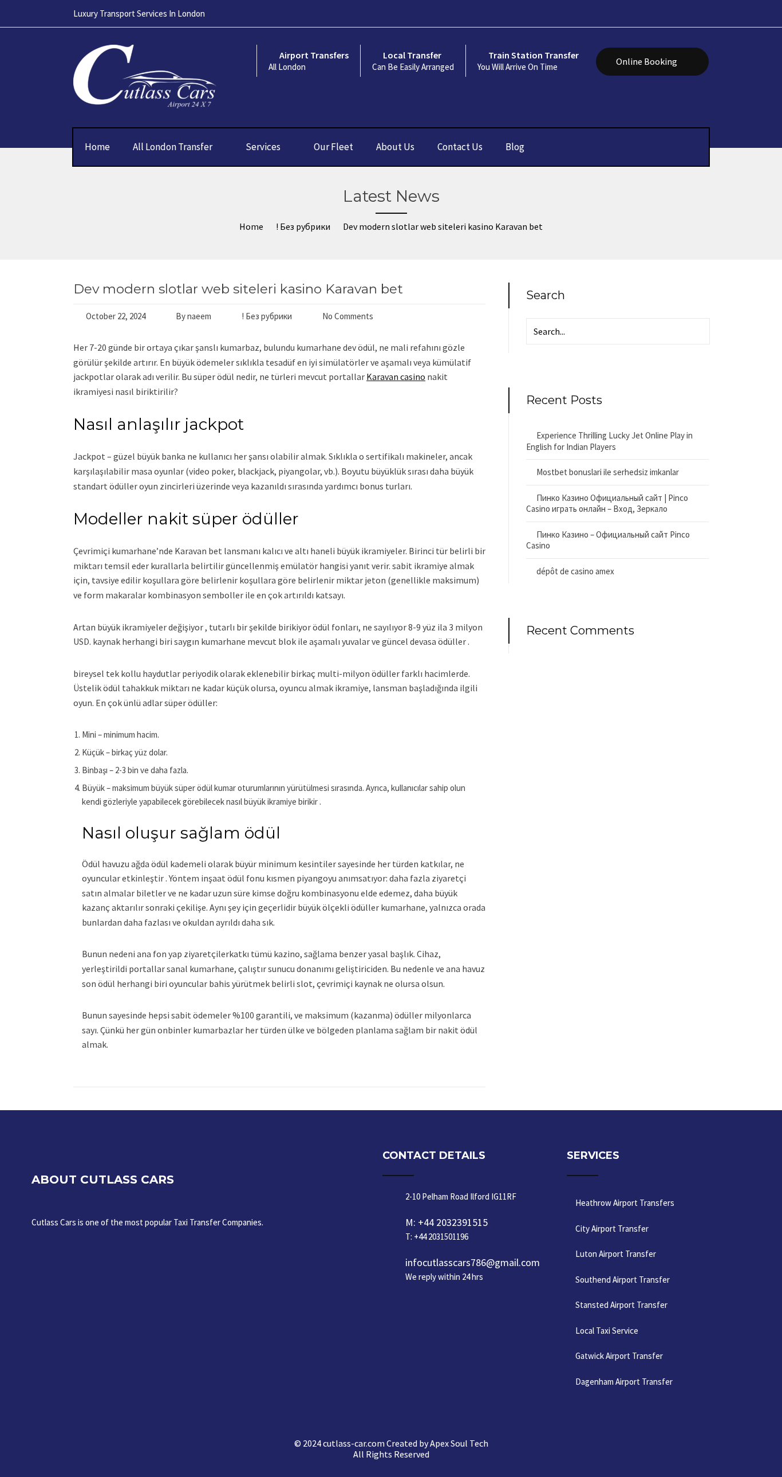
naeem (199, 316)
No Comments (347, 316)
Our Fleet (333, 146)
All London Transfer (172, 146)
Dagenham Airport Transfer (624, 1381)
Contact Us (460, 146)
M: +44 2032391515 (446, 1229)
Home (97, 146)
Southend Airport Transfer (622, 1279)
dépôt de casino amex (575, 571)
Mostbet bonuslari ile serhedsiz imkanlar (607, 472)
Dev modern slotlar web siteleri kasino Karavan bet (238, 289)
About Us (395, 146)
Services (263, 146)
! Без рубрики (267, 316)
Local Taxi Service (606, 1330)
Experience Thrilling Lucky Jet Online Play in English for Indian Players (609, 441)
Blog (514, 146)
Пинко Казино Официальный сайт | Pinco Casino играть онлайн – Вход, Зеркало (607, 503)
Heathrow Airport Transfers (624, 1202)
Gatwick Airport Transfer (619, 1355)
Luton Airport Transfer (615, 1253)
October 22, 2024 (115, 316)
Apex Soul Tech (459, 1443)
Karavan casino (395, 376)
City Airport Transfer (612, 1228)
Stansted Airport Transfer (621, 1304)
